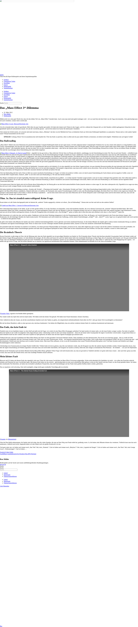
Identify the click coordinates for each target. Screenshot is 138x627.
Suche (2, 103)
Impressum (7, 475)
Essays (6, 85)
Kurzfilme (7, 83)
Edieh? (6, 473)
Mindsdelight (12, 439)
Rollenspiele (7, 86)
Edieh (1, 75)
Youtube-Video (4, 313)
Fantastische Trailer (9, 81)
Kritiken (6, 79)
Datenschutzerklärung (10, 476)
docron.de (3, 464)
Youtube (2, 439)
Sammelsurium (8, 88)
